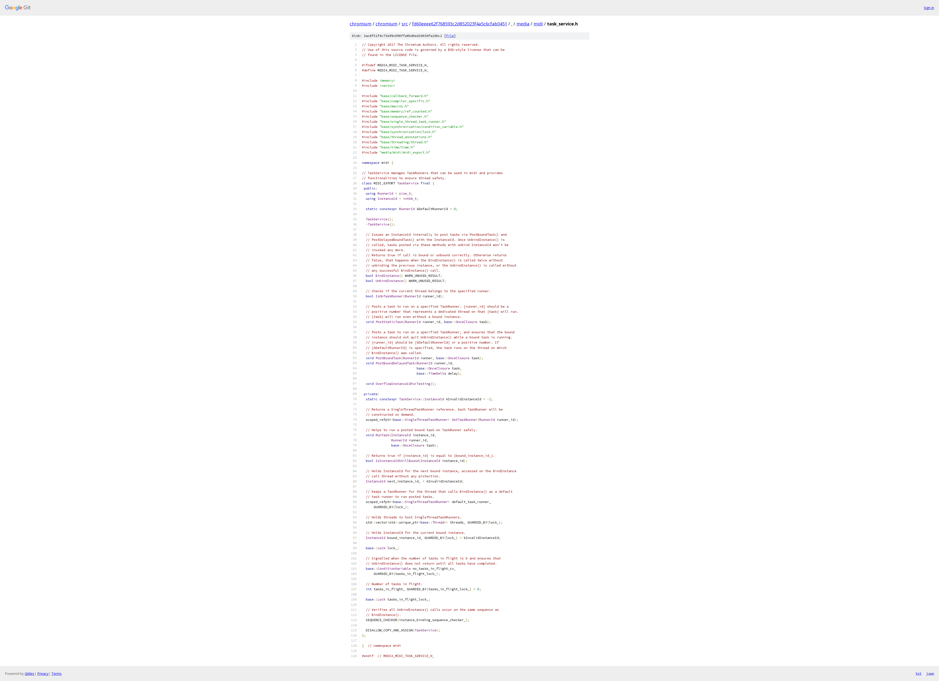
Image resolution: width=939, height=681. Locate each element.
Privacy (42, 673)
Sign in (929, 7)
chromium (360, 24)
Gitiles (29, 673)
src (405, 24)
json (930, 673)
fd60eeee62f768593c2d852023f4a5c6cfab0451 (459, 24)
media (522, 24)
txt (918, 673)
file (450, 36)
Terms (56, 673)
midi (538, 24)
